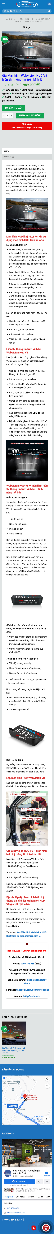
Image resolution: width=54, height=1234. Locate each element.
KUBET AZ (7, 1126)
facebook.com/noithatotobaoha (32, 990)
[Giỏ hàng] (49, 4)
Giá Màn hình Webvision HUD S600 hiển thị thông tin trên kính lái (13, 1050)
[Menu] (3, 4)
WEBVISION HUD (33, 21)
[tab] (27, 151)
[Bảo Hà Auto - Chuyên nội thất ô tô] (27, 4)
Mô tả (6, 151)
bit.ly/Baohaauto (31, 996)
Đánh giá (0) (9, 157)
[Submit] (49, 11)
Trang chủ (9, 19)
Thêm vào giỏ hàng (30, 115)
